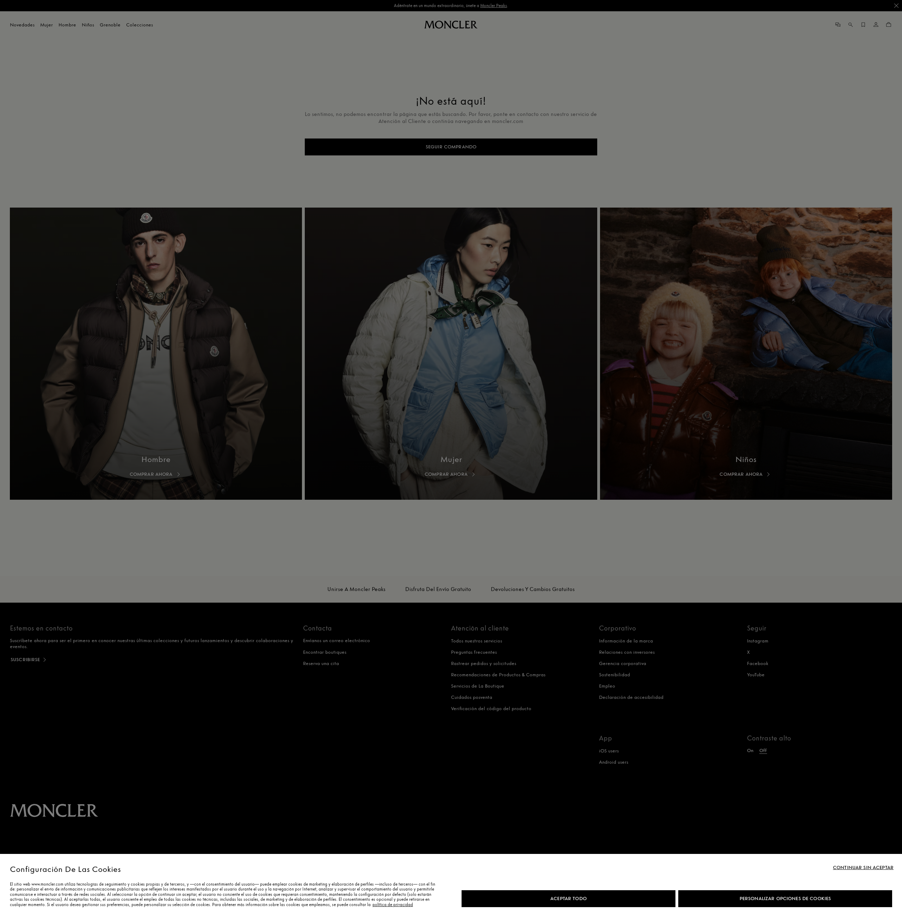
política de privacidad (392, 904)
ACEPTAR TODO (568, 898)
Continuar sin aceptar (863, 867)
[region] (451, 885)
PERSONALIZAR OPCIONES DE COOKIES (785, 898)
